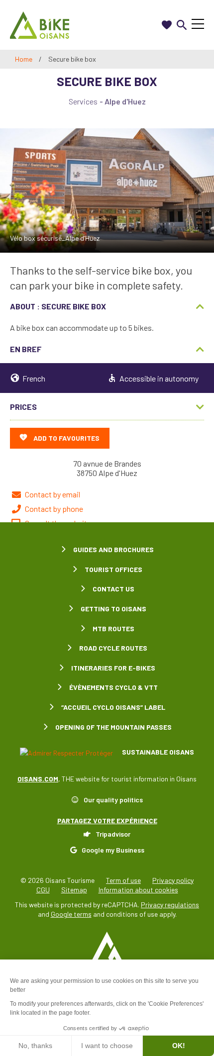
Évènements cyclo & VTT (113, 687)
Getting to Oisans (113, 608)
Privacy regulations (170, 904)
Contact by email (52, 494)
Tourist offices (113, 569)
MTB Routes (113, 628)
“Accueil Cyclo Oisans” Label (113, 707)
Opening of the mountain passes (113, 727)
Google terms (71, 914)
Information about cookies (138, 889)
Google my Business (113, 850)
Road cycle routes (113, 648)
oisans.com (37, 778)
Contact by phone (54, 508)
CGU (43, 889)
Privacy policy (173, 880)
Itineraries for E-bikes (113, 668)
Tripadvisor (113, 834)
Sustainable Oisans (157, 752)
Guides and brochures (113, 549)
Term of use (123, 880)
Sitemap (74, 889)
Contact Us (113, 588)
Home (23, 59)
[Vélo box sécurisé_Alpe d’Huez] (107, 190)
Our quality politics (113, 799)
